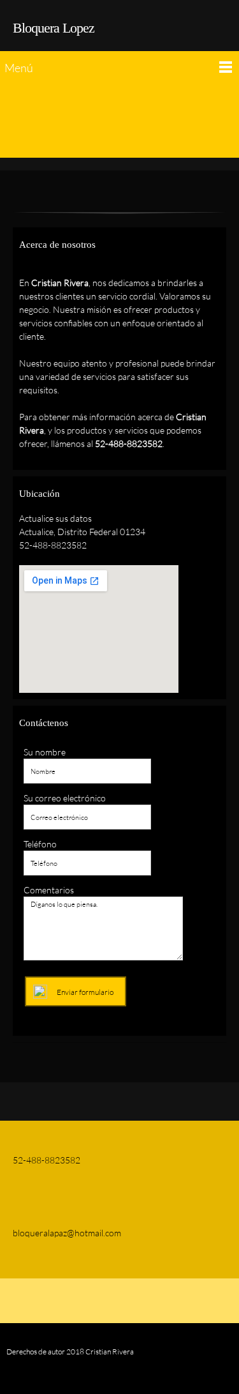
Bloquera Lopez (53, 28)
